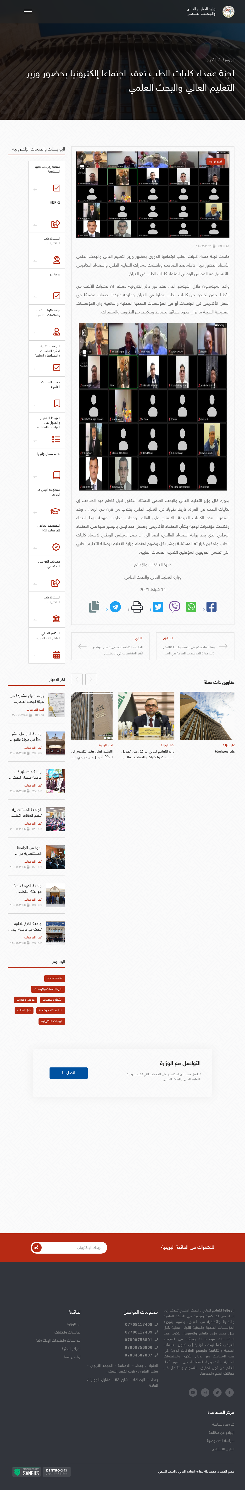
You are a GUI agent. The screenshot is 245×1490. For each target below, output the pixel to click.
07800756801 (139, 1340)
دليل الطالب (24, 1010)
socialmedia (54, 978)
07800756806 (139, 1347)
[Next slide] (77, 679)
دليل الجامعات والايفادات (48, 989)
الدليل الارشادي (223, 1449)
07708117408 (139, 1325)
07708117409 (139, 1332)
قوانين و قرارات (25, 1000)
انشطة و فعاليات (52, 1000)
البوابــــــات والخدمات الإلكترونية (58, 1341)
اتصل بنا (68, 1073)
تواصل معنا (72, 1357)
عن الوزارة (74, 1324)
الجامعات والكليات (68, 1332)
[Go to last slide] (91, 679)
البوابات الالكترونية (51, 1021)
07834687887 (139, 1355)
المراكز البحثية (71, 1349)
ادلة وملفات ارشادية (50, 1010)
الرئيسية (228, 60)
